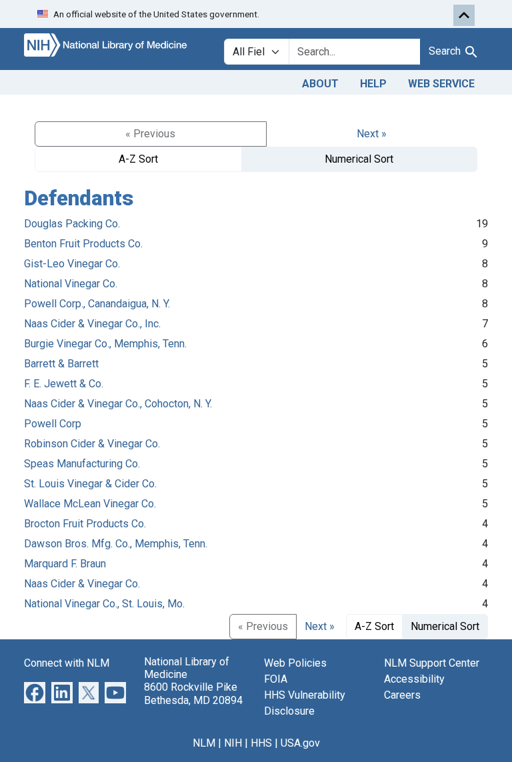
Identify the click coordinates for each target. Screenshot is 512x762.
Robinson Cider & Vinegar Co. (92, 443)
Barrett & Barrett (61, 363)
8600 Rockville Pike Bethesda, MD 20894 (193, 693)
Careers (402, 695)
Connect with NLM (66, 663)
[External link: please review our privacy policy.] (34, 691)
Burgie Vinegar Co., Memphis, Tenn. (105, 343)
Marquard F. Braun (65, 563)
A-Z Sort (138, 159)
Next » (372, 133)
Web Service (441, 83)
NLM (204, 743)
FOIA (275, 679)
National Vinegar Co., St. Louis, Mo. (104, 603)
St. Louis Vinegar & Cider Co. (90, 483)
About (320, 83)
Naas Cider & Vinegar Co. (82, 583)
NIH (233, 743)
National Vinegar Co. (70, 283)
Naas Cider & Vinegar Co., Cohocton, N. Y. (118, 403)
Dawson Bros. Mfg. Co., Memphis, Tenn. (115, 543)
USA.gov (300, 743)
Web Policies (295, 663)
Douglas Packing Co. (72, 223)
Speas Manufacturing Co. (82, 463)
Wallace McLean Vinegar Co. (90, 503)
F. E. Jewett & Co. (63, 383)
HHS (261, 743)
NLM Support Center (431, 663)
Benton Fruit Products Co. (83, 243)
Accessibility (414, 679)
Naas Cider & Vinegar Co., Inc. (92, 323)
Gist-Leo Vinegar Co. (72, 263)
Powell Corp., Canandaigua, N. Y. (97, 303)
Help (373, 83)
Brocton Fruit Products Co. (85, 523)
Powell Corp (52, 423)
